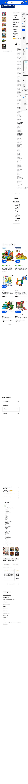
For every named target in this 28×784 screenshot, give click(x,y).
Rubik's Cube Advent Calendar (8, 599)
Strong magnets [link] (8, 526)
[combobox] (15, 2)
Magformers (5, 610)
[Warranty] (17, 409)
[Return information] (23, 27)
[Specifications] (18, 405)
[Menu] (2, 3)
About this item (6, 397)
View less (10, 543)
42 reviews (9, 491)
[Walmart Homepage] (5, 3)
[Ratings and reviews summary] (18, 487)
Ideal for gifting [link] (8, 512)
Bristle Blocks (5, 617)
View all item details (20, 187)
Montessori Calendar (7, 595)
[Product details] (18, 401)
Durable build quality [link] (9, 507)
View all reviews (7, 496)
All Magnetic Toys (6, 613)
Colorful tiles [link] (7, 531)
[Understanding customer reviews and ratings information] (14, 493)
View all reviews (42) (11, 583)
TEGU (4, 619)
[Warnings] (18, 414)
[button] (16, 44)
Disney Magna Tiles (6, 604)
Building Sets (5, 601)
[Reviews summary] (20, 38)
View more (17, 220)
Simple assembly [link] (8, 521)
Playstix (4, 606)
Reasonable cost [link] (8, 537)
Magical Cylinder (6, 597)
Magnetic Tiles (5, 615)
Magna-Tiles (5, 608)
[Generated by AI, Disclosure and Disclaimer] (7, 545)
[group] (18, 38)
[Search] (22, 3)
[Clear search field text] (20, 2)
